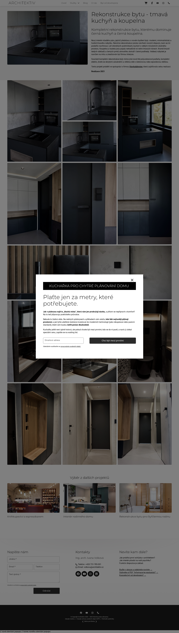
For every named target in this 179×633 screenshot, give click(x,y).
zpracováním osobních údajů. (71, 346)
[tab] (39, 471)
